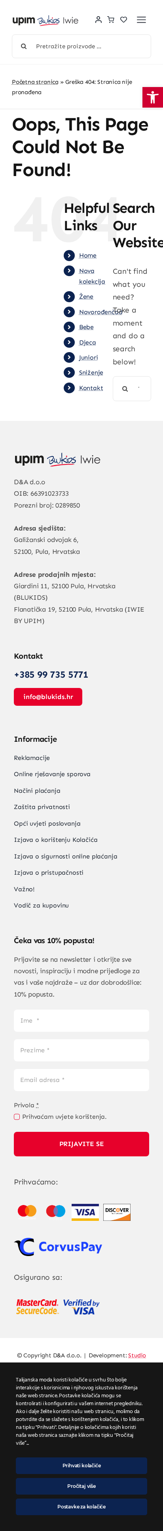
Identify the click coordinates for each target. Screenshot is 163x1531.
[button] (152, 97)
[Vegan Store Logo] (45, 18)
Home (88, 255)
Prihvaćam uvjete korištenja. (64, 1116)
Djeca (87, 342)
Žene (86, 296)
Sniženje (91, 372)
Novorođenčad (101, 312)
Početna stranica (35, 81)
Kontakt (91, 388)
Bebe (86, 327)
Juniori (88, 357)
